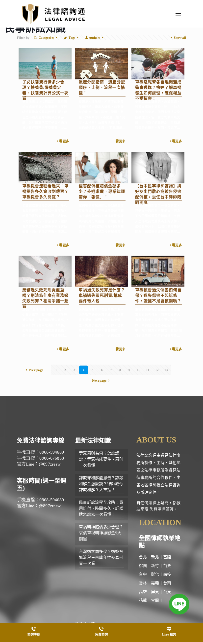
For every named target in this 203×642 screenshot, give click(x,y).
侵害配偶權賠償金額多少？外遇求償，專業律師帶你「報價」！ (102, 191)
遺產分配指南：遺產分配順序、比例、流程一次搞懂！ (102, 87)
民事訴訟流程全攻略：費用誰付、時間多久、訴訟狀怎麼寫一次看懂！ (101, 508)
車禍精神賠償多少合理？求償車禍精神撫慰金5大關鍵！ (101, 533)
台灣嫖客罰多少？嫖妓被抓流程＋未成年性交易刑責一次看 (101, 557)
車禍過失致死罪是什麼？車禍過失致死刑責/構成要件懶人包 (102, 295)
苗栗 (167, 566)
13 (166, 370)
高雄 (143, 592)
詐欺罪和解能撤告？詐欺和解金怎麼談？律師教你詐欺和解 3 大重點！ (101, 484)
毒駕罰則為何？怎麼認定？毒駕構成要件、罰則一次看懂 (101, 459)
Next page (99, 380)
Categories (46, 37)
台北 (143, 557)
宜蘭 (155, 600)
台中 (143, 574)
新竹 (155, 566)
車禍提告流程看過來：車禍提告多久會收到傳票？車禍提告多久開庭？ (45, 191)
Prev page (36, 370)
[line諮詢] (179, 605)
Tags (72, 37)
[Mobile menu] (178, 13)
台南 (167, 583)
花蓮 (143, 600)
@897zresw (50, 464)
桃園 (143, 566)
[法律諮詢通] (53, 13)
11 (148, 370)
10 (139, 370)
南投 (167, 574)
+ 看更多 (63, 141)
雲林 (143, 583)
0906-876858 (51, 458)
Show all (180, 37)
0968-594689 (51, 452)
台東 (167, 592)
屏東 (155, 592)
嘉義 (155, 583)
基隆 (167, 557)
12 (157, 370)
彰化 (155, 574)
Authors (95, 37)
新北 (155, 557)
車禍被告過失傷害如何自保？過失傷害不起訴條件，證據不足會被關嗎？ (158, 295)
